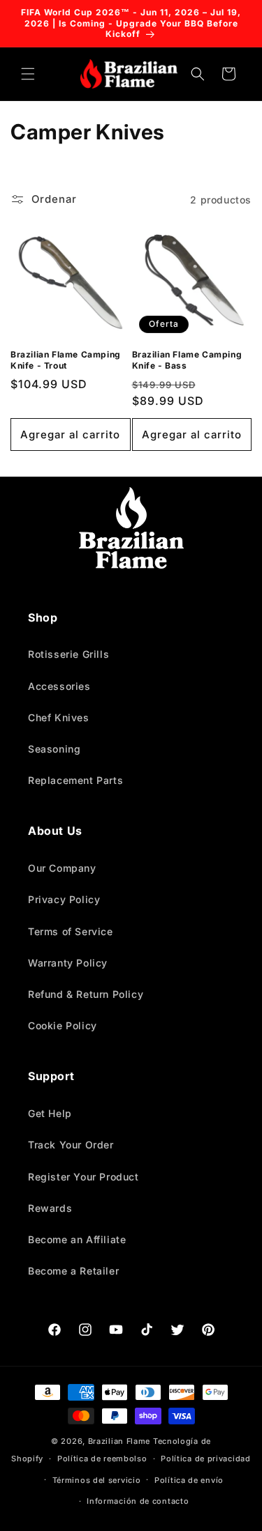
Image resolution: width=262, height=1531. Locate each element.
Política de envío (189, 1480)
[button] (28, 74)
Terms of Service (70, 931)
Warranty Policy (68, 963)
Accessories (59, 686)
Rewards (50, 1208)
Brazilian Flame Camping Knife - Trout (65, 360)
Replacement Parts (75, 780)
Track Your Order (71, 1145)
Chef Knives (58, 717)
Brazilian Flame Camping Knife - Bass (187, 360)
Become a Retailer (73, 1271)
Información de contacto (138, 1501)
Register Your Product (83, 1177)
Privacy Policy (64, 899)
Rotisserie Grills (68, 654)
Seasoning (54, 749)
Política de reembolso (102, 1458)
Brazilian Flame (119, 1441)
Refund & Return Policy (85, 994)
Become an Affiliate (77, 1239)
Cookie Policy (62, 1025)
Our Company (62, 868)
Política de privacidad (205, 1458)
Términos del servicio (96, 1480)
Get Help (50, 1113)
